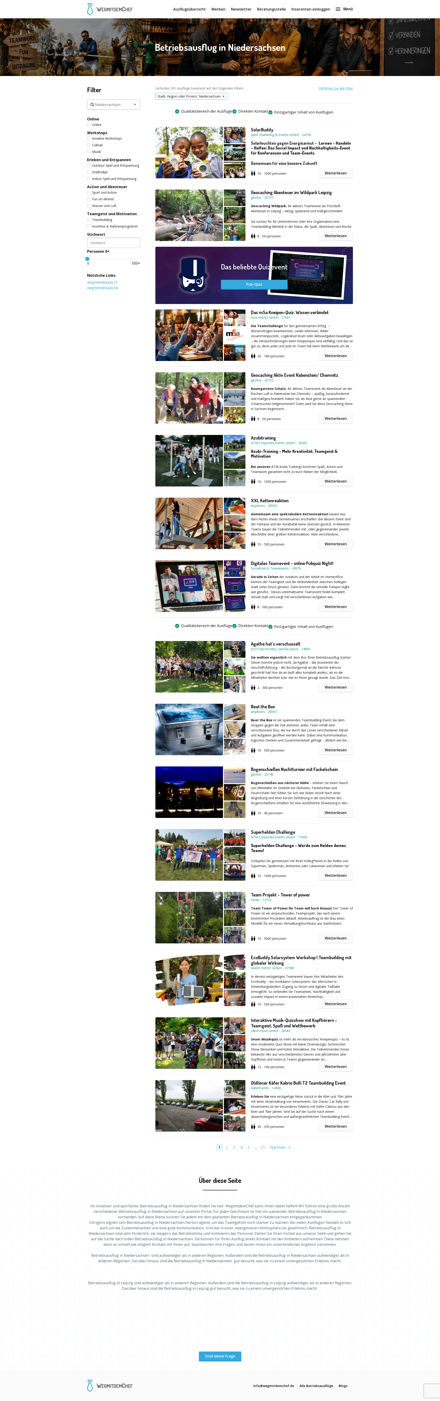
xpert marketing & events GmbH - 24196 (281, 135)
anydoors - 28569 (264, 505)
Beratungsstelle (271, 9)
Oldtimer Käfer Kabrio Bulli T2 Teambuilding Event (298, 1083)
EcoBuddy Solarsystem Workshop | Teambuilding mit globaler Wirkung (301, 960)
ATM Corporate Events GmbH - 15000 (279, 837)
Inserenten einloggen (311, 9)
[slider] (87, 259)
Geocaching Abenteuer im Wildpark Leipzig (291, 192)
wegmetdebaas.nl (102, 282)
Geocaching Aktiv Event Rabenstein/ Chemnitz (294, 375)
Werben (218, 9)
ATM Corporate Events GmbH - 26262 (279, 443)
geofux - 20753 (262, 197)
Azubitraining (263, 437)
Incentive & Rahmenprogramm (115, 226)
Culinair (97, 145)
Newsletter (241, 9)
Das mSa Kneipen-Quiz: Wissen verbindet (290, 312)
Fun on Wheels (103, 199)
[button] (203, 152)
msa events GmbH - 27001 (271, 317)
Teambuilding (102, 219)
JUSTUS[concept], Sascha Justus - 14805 (281, 649)
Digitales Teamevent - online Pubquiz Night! (292, 563)
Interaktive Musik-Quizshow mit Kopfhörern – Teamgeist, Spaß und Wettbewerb (294, 1022)
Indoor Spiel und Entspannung (114, 178)
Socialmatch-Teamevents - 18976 (276, 568)
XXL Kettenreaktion (270, 500)
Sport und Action (104, 192)
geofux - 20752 (262, 380)
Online (97, 124)
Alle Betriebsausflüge (316, 1386)
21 (263, 1147)
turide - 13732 (261, 900)
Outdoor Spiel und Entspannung (115, 165)
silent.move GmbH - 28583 (270, 1031)
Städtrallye (100, 172)
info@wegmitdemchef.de (273, 1386)
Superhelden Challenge (273, 832)
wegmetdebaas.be (102, 287)
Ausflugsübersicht (189, 9)
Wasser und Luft (104, 206)
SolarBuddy (262, 129)
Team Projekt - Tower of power (280, 894)
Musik (96, 151)
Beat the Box (263, 706)
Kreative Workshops (107, 138)
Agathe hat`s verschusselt (275, 643)
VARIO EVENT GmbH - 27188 (272, 968)
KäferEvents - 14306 (266, 1088)
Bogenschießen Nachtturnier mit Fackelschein (294, 769)
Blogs (343, 1386)
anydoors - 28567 (264, 711)
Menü (348, 9)
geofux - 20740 (262, 774)
